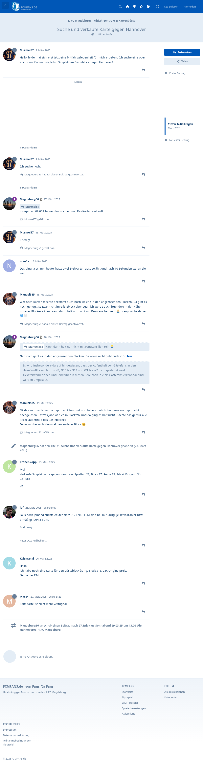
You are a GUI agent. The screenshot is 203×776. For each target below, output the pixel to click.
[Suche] (120, 6)
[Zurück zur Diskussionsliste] (5, 5)
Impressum (9, 729)
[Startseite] (127, 6)
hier (129, 356)
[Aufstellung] (148, 6)
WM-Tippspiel (130, 702)
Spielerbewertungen (134, 708)
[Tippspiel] (134, 6)
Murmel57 (32, 207)
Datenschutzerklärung (16, 735)
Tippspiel (127, 697)
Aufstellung (128, 713)
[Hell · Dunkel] (157, 6)
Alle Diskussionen (174, 692)
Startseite (127, 692)
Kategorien (170, 697)
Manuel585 (35, 346)
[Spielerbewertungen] (141, 6)
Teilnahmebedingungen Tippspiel (17, 742)
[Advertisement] (78, 111)
